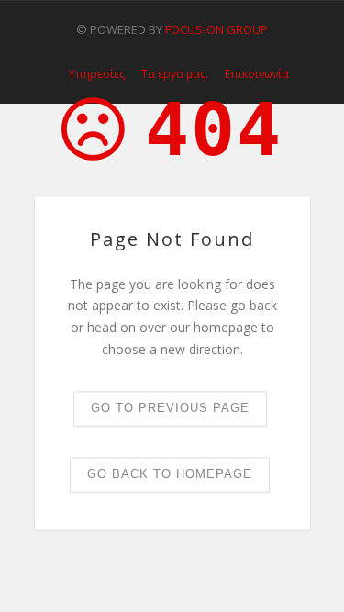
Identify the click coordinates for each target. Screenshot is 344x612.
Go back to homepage (169, 474)
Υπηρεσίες (97, 74)
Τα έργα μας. (174, 74)
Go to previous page (170, 408)
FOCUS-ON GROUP (216, 29)
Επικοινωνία (257, 74)
